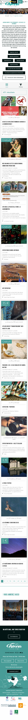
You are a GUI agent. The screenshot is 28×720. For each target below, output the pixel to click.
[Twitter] (18, 653)
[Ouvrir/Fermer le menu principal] (1, 4)
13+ (10, 581)
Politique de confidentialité (18, 692)
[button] (23, 2)
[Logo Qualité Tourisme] (13, 698)
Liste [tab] (6, 87)
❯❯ (25, 581)
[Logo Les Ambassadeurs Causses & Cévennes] (11, 712)
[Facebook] (15, 653)
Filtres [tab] (21, 87)
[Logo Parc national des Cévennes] (22, 705)
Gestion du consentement (12, 694)
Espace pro (19, 690)
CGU (21, 694)
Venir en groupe (10, 690)
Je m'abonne (14, 636)
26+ (14, 581)
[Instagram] (17, 653)
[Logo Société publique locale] (8, 705)
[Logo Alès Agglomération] (20, 698)
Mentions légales (6, 692)
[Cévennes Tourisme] (12, 4)
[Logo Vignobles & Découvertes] (16, 712)
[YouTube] (20, 653)
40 (18, 581)
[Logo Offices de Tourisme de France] (7, 698)
